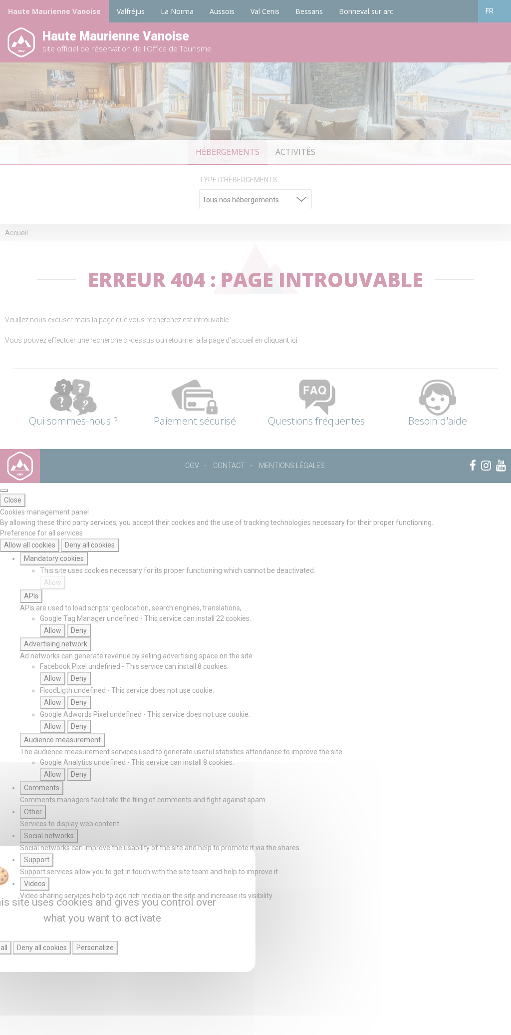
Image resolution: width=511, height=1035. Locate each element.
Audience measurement (62, 740)
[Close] (4, 490)
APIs (31, 596)
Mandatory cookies (54, 558)
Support (36, 860)
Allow (52, 582)
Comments (41, 788)
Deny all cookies (90, 545)
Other (33, 812)
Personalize (95, 948)
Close (12, 500)
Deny (79, 630)
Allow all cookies (29, 545)
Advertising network (55, 644)
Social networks (49, 836)
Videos (34, 884)
